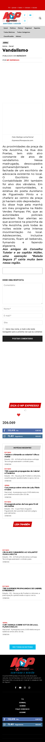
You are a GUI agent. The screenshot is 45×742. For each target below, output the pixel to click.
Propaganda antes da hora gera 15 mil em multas (21, 505)
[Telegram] (28, 65)
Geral (5, 42)
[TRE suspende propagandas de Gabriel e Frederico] (22, 574)
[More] (33, 65)
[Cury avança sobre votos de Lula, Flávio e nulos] (22, 610)
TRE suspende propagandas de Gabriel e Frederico (22, 472)
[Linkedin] (22, 65)
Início (4, 46)
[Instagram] (24, 21)
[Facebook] (24, 15)
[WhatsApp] (16, 65)
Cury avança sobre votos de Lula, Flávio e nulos (22, 488)
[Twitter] (10, 65)
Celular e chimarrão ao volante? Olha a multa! (21, 455)
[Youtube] (30, 15)
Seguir (38, 436)
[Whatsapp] (29, 687)
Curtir (38, 430)
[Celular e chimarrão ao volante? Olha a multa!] (22, 538)
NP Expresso (13, 60)
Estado (7, 452)
